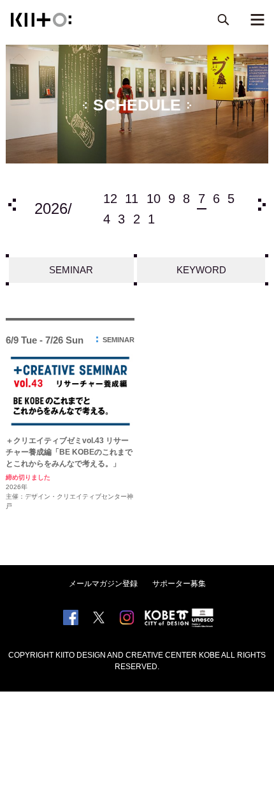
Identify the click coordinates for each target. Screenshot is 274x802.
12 (110, 199)
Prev (12, 205)
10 (154, 199)
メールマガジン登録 (103, 583)
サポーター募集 (179, 583)
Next (262, 205)
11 (131, 199)
